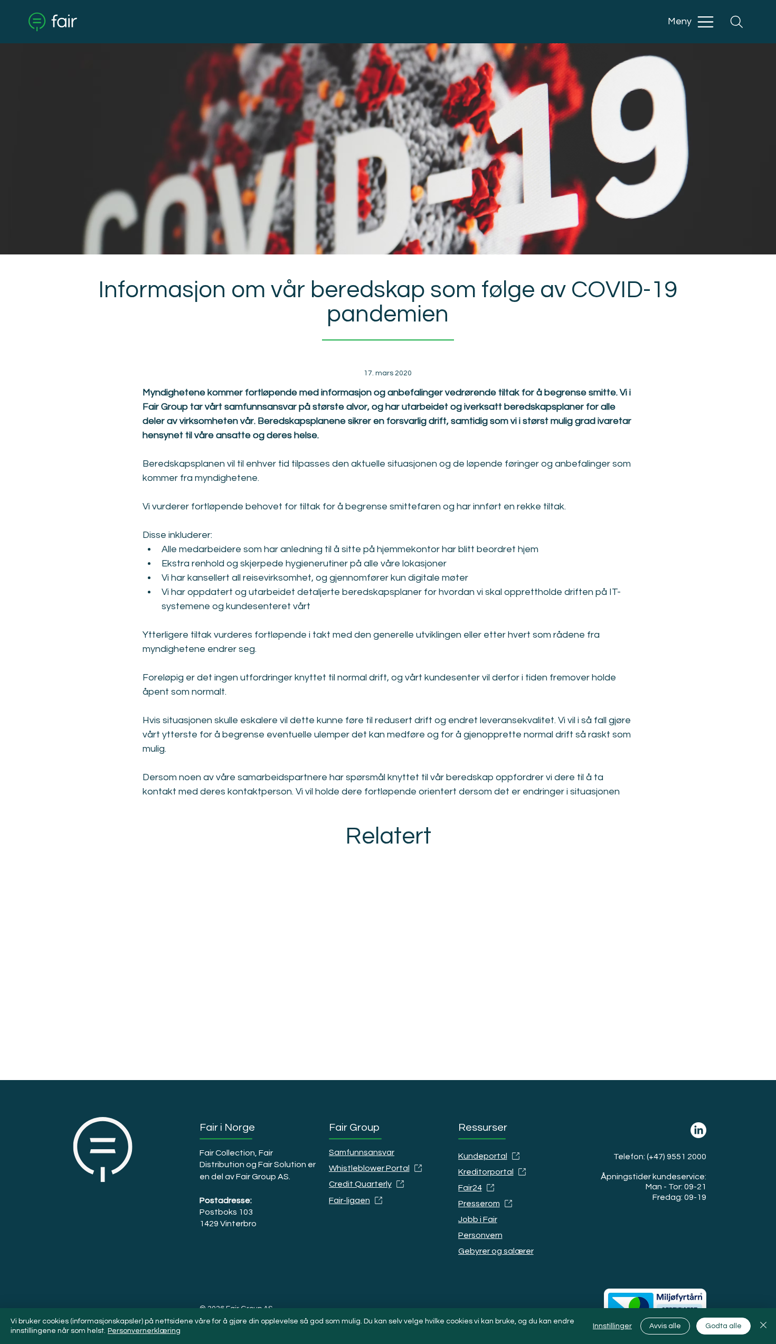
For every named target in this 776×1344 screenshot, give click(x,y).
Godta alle (723, 1326)
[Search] (736, 22)
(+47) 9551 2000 (676, 1156)
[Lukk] (763, 1326)
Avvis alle (665, 1326)
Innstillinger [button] (612, 1326)
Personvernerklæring (144, 1330)
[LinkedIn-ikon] (698, 1130)
